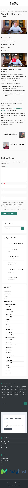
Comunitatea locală (8, 291)
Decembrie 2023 (9, 311)
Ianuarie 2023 (9, 316)
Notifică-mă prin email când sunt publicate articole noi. (14, 209)
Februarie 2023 (9, 314)
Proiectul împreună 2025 (10, 345)
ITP (2, 465)
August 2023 (8, 309)
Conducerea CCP (7, 294)
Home (8, 482)
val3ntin (8, 10)
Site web (3, 196)
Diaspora (6, 296)
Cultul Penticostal (4, 458)
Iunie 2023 (8, 322)
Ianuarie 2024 (9, 342)
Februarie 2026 (9, 360)
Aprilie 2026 (8, 357)
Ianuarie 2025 (9, 350)
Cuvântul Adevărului (5, 460)
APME (2, 462)
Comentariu (4, 166)
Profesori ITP (7, 299)
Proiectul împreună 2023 (21, 11)
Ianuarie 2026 (9, 362)
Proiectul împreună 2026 (10, 355)
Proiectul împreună (12, 11)
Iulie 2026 (8, 365)
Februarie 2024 (9, 339)
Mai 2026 (8, 370)
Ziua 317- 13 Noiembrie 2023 (10, 133)
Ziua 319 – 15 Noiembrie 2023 (17, 144)
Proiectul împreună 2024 (10, 337)
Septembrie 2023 (9, 334)
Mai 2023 (8, 324)
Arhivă (14, 482)
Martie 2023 (8, 327)
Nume (3, 183)
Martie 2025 (8, 352)
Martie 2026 (8, 373)
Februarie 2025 (9, 347)
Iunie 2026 (8, 367)
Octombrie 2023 (9, 332)
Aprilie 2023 (8, 306)
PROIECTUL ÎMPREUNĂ (14, 3)
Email (2, 189)
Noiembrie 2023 (4, 11)
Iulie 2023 (8, 319)
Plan (20, 482)
